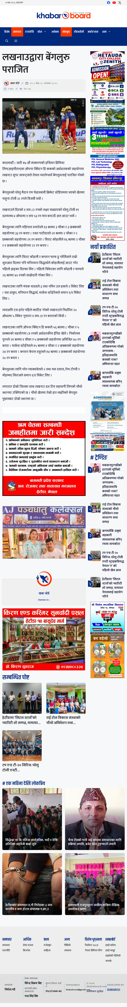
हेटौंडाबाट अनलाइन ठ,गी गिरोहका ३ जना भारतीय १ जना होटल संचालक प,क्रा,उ (28, 907)
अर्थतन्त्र (55, 32)
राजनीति (29, 32)
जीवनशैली (79, 32)
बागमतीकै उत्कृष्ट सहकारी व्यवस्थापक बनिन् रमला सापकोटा (112, 379)
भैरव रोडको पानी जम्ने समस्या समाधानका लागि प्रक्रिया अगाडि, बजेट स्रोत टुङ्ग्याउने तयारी (94, 842)
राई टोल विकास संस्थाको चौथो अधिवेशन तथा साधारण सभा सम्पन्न (111, 289)
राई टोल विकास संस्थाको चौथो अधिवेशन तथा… (63, 720)
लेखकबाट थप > (44, 600)
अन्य (104, 32)
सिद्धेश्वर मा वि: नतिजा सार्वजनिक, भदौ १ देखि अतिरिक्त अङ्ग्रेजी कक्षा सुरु (31, 842)
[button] (6, 41)
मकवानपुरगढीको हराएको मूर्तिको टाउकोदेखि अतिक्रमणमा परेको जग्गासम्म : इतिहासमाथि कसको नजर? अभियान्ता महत (113, 349)
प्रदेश (39, 32)
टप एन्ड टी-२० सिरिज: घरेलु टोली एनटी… (20, 767)
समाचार (17, 32)
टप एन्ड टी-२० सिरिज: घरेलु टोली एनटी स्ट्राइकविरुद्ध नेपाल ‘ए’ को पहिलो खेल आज (113, 316)
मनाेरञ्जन (93, 32)
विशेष (6, 32)
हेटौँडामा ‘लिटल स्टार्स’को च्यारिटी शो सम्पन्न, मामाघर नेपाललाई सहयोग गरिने (112, 263)
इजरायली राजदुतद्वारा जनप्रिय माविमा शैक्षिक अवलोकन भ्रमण (93, 907)
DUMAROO (113, 989)
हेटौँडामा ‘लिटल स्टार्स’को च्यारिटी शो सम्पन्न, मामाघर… (21, 720)
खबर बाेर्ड (14, 83)
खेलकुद (66, 32)
